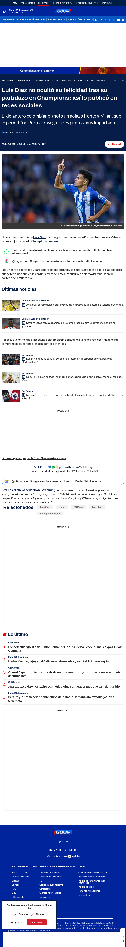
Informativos (107, 3)
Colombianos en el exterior (30, 80)
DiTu (14, 893)
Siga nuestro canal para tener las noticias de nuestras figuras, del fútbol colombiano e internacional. (64, 251)
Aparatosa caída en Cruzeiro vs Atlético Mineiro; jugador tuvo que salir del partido (64, 686)
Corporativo (84, 895)
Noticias (40, 914)
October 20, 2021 (87, 471)
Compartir (117, 144)
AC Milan (78, 507)
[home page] (15, 3)
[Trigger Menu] (4, 11)
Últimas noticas (28, 3)
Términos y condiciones (89, 891)
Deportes (23, 914)
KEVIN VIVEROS (56, 19)
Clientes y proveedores (50, 893)
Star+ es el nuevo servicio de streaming (29, 490)
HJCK (14, 889)
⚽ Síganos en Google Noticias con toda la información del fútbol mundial (56, 481)
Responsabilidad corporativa (91, 877)
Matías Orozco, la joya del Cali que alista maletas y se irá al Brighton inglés (58, 661)
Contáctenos (45, 889)
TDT (41, 881)
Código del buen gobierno (51, 885)
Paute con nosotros (48, 901)
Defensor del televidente (51, 877)
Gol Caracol (43, 3)
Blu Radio (16, 881)
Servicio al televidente (49, 873)
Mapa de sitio (45, 897)
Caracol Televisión (20, 877)
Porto (61, 507)
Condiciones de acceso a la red (92, 873)
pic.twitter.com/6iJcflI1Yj (75, 467)
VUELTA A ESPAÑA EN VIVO (30, 19)
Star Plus (96, 507)
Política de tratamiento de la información (91, 882)
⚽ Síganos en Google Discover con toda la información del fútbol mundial (57, 261)
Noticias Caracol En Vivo (86, 3)
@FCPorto (40, 467)
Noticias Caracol (19, 873)
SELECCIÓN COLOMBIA (80, 19)
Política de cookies (87, 887)
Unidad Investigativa (62, 3)
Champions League (44, 241)
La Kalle (15, 885)
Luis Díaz (39, 237)
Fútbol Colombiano (18, 657)
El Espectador (18, 897)
